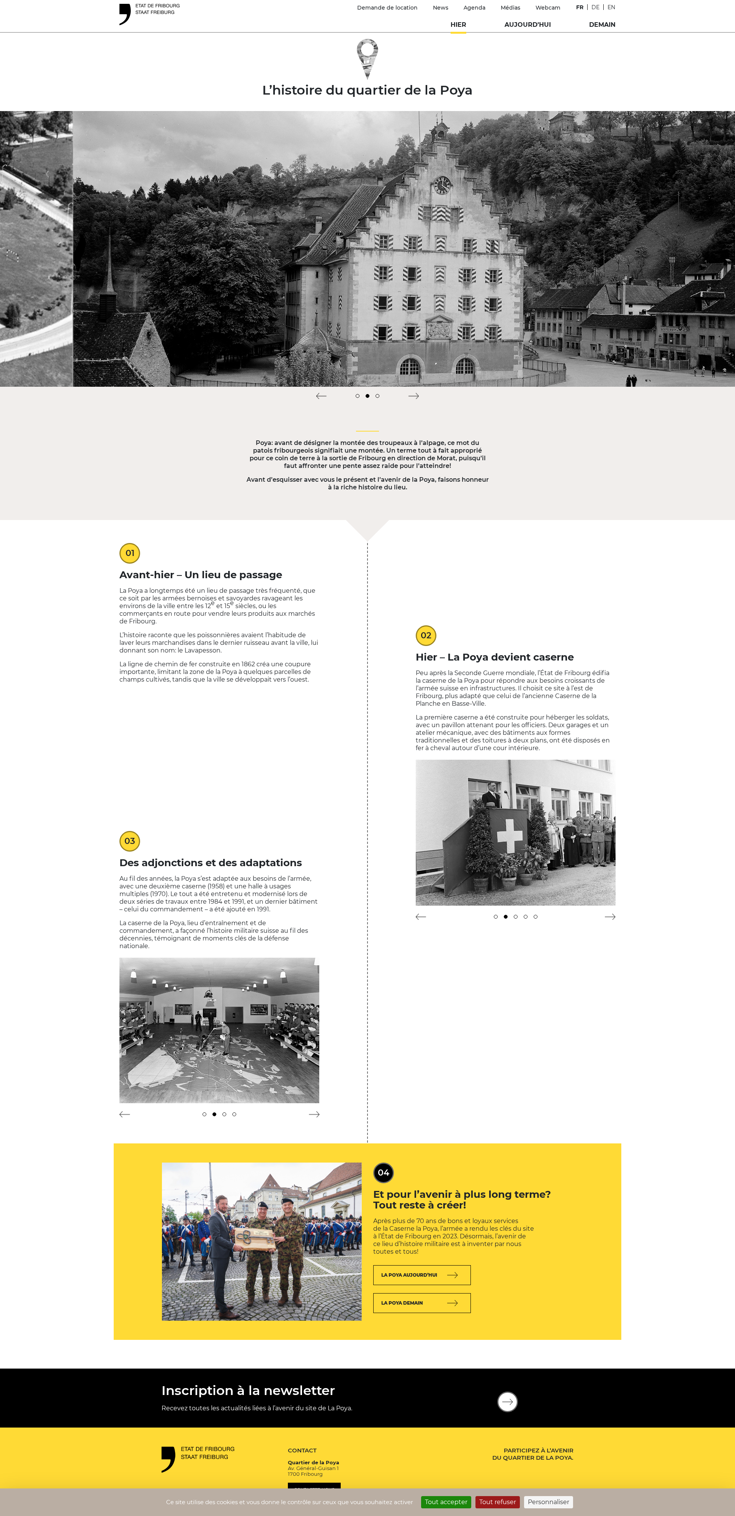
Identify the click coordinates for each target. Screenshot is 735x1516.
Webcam (548, 7)
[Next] (413, 396)
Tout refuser (497, 1502)
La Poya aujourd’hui (409, 1275)
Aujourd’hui (528, 24)
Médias (510, 7)
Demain (602, 24)
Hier (458, 24)
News (440, 7)
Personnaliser (548, 1502)
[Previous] (321, 396)
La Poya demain (402, 1303)
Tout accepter (446, 1502)
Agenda (474, 7)
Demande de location (387, 7)
